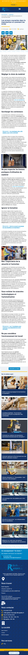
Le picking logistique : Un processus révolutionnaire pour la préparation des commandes (12, 414)
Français (13, 4)
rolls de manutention (19, 100)
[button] (19, 8)
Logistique (21, 29)
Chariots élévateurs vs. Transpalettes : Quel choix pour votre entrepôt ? (13, 478)
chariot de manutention (18, 186)
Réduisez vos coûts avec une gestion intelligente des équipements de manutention (14, 541)
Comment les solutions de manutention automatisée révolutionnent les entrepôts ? (13, 436)
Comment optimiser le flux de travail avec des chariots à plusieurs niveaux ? (14, 457)
